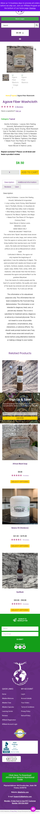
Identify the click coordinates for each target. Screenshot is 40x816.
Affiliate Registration (9, 720)
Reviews (5, 715)
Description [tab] (9, 182)
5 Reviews (19, 107)
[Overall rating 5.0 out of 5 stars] (7, 107)
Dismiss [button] (32, 8)
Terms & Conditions (27, 707)
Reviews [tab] (7, 187)
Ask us (18, 111)
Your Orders (25, 703)
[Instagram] (20, 647)
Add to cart (30, 172)
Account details (26, 698)
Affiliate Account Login (9, 724)
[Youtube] (24, 647)
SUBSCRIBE (20, 418)
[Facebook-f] (16, 647)
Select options (20, 482)
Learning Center (7, 711)
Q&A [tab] (17, 187)
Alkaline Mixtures (8, 698)
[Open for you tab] (33, 809)
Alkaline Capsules (8, 707)
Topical (13, 95)
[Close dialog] (38, 394)
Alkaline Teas (6, 703)
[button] (20, 39)
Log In (23, 694)
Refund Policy (25, 715)
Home (8, 95)
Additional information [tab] (27, 182)
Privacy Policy (25, 711)
